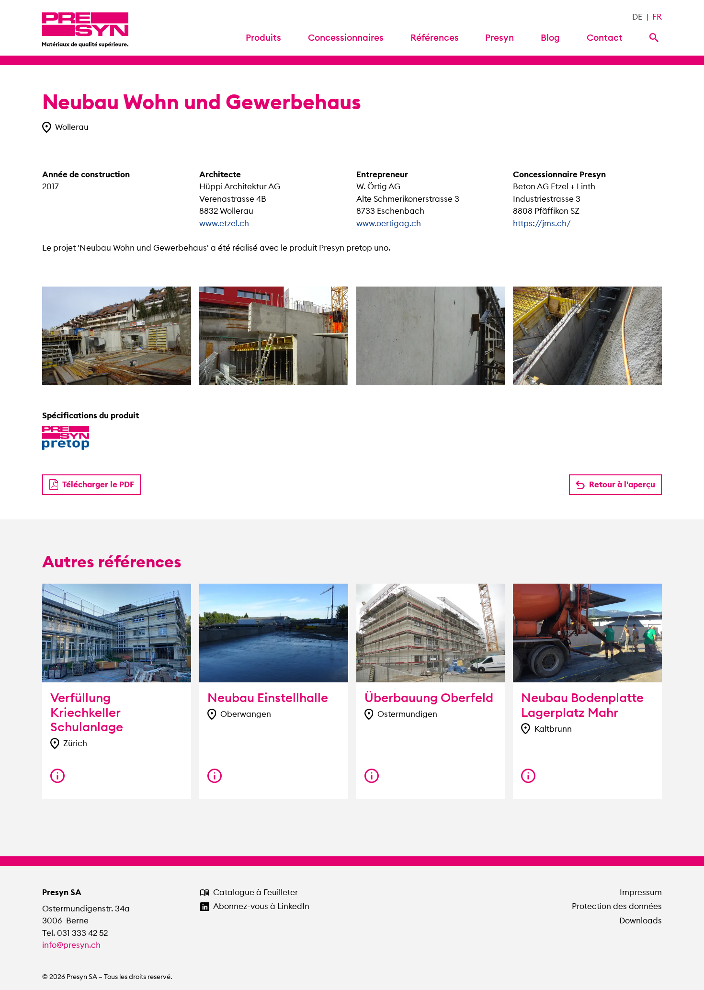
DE (637, 17)
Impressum (641, 892)
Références (434, 37)
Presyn (499, 37)
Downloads (640, 920)
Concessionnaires (346, 37)
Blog (550, 37)
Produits (263, 37)
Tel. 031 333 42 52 (75, 933)
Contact (605, 37)
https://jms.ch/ (542, 223)
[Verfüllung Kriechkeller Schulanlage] (57, 776)
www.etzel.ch (224, 223)
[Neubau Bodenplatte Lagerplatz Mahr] (528, 776)
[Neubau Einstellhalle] (214, 776)
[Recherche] (655, 36)
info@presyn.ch (71, 945)
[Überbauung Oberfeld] (371, 776)
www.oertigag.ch (388, 223)
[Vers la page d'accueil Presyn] (85, 28)
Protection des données (617, 906)
